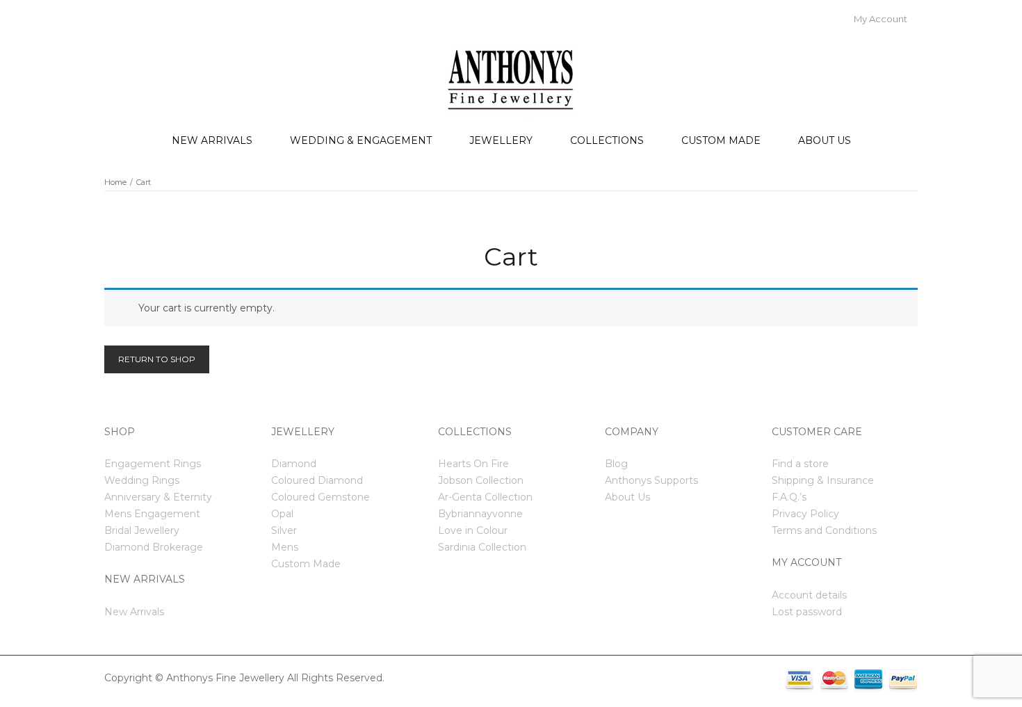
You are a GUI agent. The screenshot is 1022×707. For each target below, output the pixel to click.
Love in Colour (473, 530)
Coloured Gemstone (320, 497)
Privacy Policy (805, 513)
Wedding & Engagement (361, 140)
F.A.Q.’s (789, 497)
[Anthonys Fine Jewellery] (511, 78)
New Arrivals (212, 140)
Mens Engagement (152, 513)
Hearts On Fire (473, 463)
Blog (616, 463)
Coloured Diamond (317, 480)
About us (824, 140)
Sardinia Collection (482, 547)
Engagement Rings (152, 463)
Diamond (293, 463)
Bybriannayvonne (480, 513)
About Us (627, 497)
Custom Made (721, 140)
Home (115, 182)
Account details (809, 595)
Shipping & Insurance (823, 480)
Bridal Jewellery (141, 530)
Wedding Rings (141, 480)
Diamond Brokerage (153, 547)
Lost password (807, 612)
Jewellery (501, 140)
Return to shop (156, 359)
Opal (282, 513)
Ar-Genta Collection (485, 497)
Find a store (800, 463)
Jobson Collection (481, 480)
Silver (284, 530)
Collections (607, 140)
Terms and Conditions (824, 530)
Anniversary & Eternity (158, 497)
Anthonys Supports (651, 480)
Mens (284, 547)
